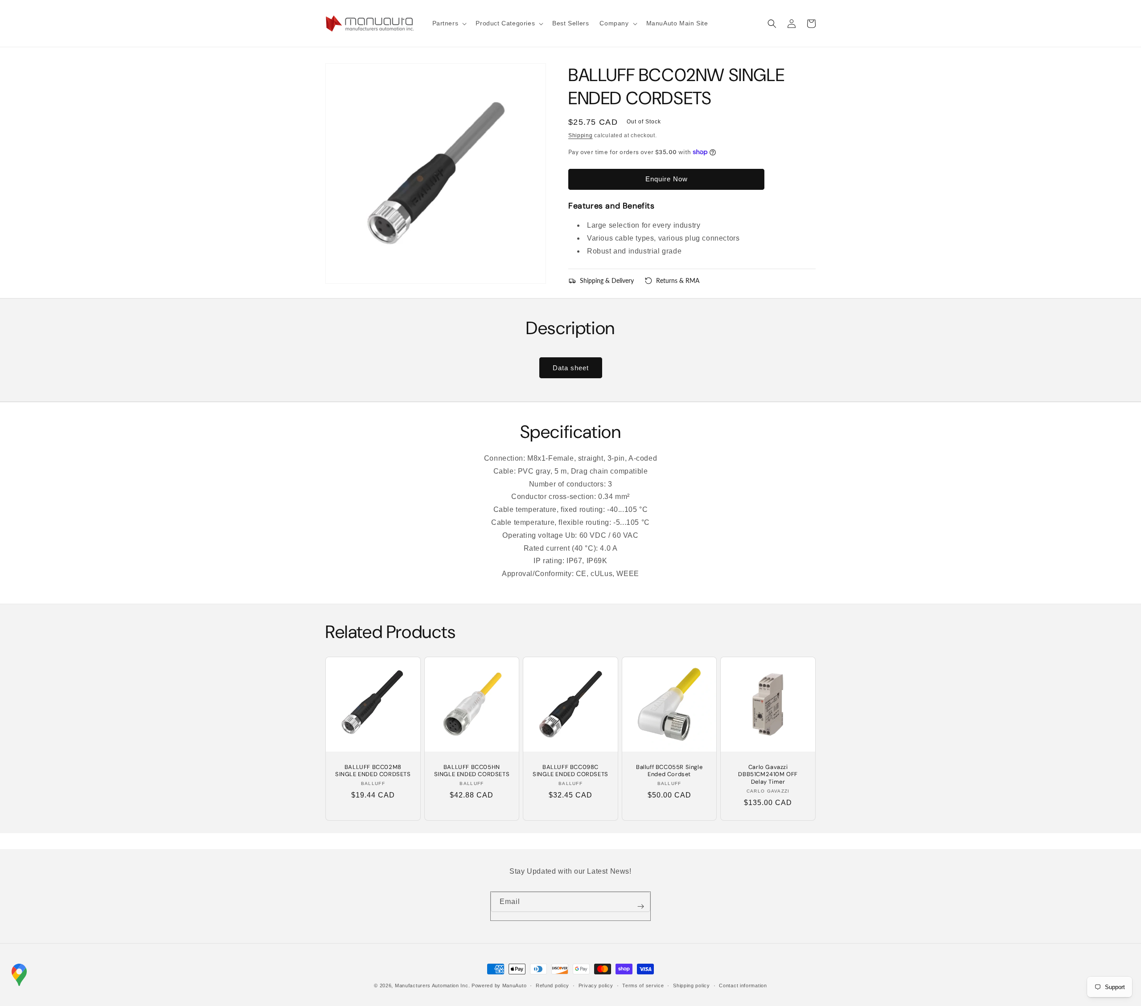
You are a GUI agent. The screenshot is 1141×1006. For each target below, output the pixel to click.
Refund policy (552, 985)
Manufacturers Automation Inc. (432, 985)
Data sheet (571, 368)
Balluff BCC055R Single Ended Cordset (669, 771)
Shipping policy (691, 985)
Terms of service (643, 985)
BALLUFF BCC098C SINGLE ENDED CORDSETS (570, 771)
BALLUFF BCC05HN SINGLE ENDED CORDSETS (472, 771)
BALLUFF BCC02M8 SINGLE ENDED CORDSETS (373, 771)
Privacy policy (596, 985)
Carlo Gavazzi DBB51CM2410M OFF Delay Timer (768, 775)
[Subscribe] (640, 906)
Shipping (580, 135)
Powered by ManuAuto (499, 985)
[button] (449, 23)
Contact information (743, 985)
